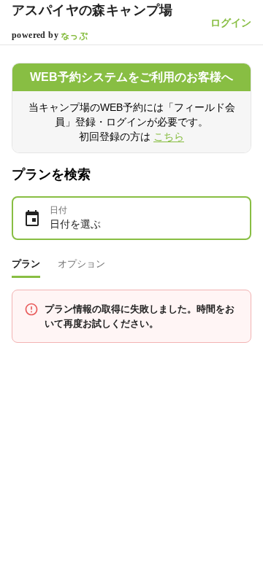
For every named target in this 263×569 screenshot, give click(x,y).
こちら (168, 136)
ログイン (230, 22)
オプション (81, 263)
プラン (26, 263)
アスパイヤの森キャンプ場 (92, 10)
